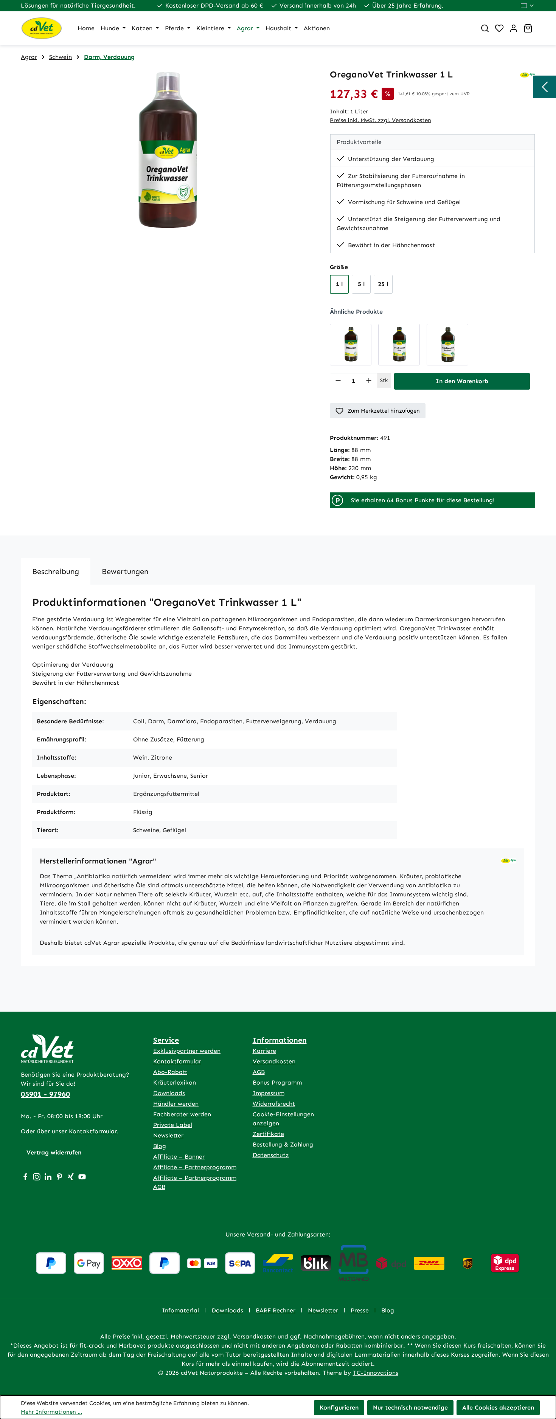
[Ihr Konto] (513, 28)
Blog (159, 1146)
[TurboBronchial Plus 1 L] (399, 344)
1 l (339, 284)
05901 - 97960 (45, 1094)
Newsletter (168, 1135)
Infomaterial (180, 1310)
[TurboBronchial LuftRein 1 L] (447, 344)
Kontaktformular (93, 1131)
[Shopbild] (167, 150)
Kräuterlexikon (174, 1082)
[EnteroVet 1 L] (350, 344)
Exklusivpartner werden (187, 1050)
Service (166, 1040)
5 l (361, 284)
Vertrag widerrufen (53, 1152)
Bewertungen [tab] (125, 571)
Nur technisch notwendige (410, 1407)
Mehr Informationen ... (51, 1411)
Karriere (264, 1050)
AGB (259, 1071)
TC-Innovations (375, 1372)
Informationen (280, 1040)
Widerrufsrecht (274, 1103)
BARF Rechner (275, 1310)
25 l (383, 284)
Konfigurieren (339, 1407)
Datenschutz (271, 1155)
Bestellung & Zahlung (283, 1144)
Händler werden (176, 1103)
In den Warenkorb (462, 381)
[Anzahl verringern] (338, 380)
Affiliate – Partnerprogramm (194, 1167)
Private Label (172, 1124)
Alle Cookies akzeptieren (498, 1407)
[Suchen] (485, 28)
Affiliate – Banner (179, 1156)
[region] (168, 150)
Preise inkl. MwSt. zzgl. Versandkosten (380, 120)
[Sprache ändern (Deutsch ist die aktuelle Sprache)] (527, 5)
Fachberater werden (182, 1114)
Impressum (268, 1093)
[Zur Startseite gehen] (41, 28)
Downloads (169, 1093)
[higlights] (544, 87)
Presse (360, 1310)
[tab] (55, 571)
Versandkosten (274, 1061)
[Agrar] (527, 74)
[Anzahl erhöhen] (369, 380)
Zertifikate (268, 1133)
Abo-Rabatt (170, 1071)
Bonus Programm (277, 1082)
